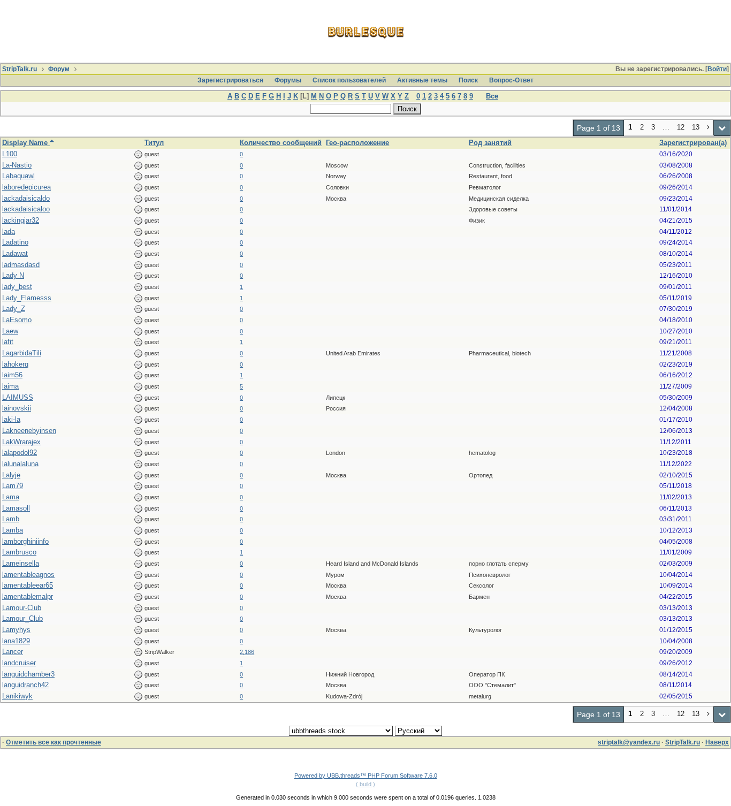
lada (8, 231)
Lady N (13, 275)
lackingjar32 (20, 220)
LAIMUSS (17, 397)
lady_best (17, 287)
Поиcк (468, 80)
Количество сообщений (281, 143)
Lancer (12, 652)
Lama (10, 497)
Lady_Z (13, 309)
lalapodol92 (19, 452)
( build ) (365, 784)
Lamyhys (16, 630)
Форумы (288, 80)
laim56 (12, 375)
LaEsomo (17, 320)
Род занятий (490, 143)
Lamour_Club (22, 618)
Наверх (717, 742)
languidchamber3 (28, 674)
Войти (717, 69)
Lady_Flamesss (26, 298)
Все (492, 96)
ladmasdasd (21, 265)
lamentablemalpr (27, 596)
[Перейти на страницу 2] (708, 128)
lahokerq (15, 364)
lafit (7, 342)
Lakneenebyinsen (29, 431)
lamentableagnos (28, 575)
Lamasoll (16, 508)
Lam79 (12, 486)
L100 (9, 154)
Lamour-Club (21, 608)
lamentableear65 (27, 585)
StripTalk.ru (19, 69)
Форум (59, 69)
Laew (10, 331)
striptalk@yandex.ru (629, 742)
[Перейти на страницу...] (722, 128)
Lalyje (11, 475)
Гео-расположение (357, 143)
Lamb (10, 519)
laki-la (11, 419)
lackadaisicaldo (26, 198)
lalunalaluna (20, 464)
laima (10, 386)
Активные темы (422, 80)
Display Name (26, 143)
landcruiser (19, 663)
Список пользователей (349, 80)
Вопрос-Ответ (511, 80)
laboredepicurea (26, 187)
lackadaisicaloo (26, 209)
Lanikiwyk (17, 696)
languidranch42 (25, 685)
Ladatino (15, 242)
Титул (154, 143)
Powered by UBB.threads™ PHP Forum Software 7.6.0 (365, 775)
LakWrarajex (21, 442)
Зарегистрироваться (230, 80)
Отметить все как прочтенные (53, 742)
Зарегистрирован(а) (693, 143)
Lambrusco (19, 552)
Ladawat (15, 253)
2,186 (247, 652)
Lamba (12, 530)
